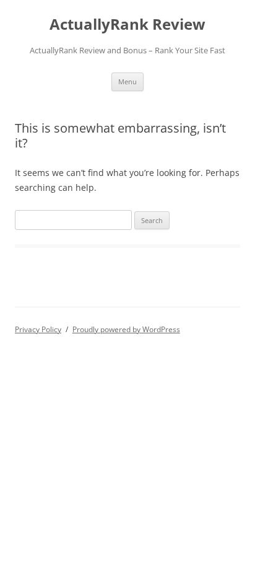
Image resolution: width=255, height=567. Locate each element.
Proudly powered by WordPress (126, 329)
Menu (127, 81)
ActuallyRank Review (127, 24)
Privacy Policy (38, 329)
